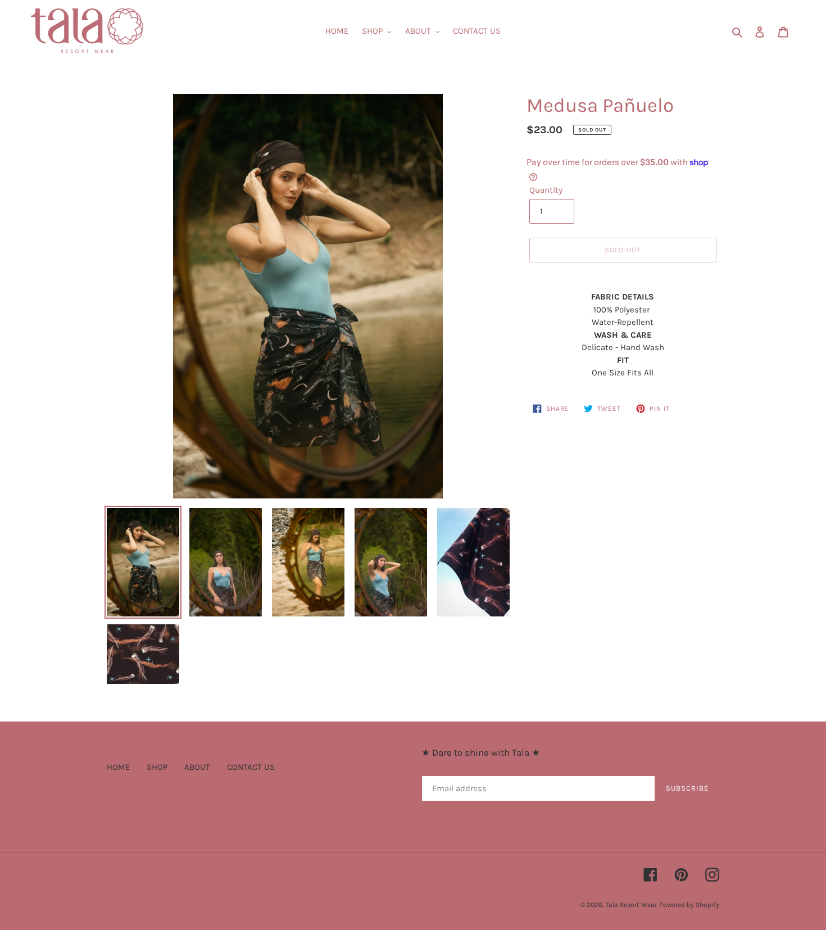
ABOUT (197, 767)
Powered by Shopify (689, 905)
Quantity (545, 190)
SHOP (157, 767)
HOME (118, 767)
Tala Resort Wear (631, 905)
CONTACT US (251, 767)
